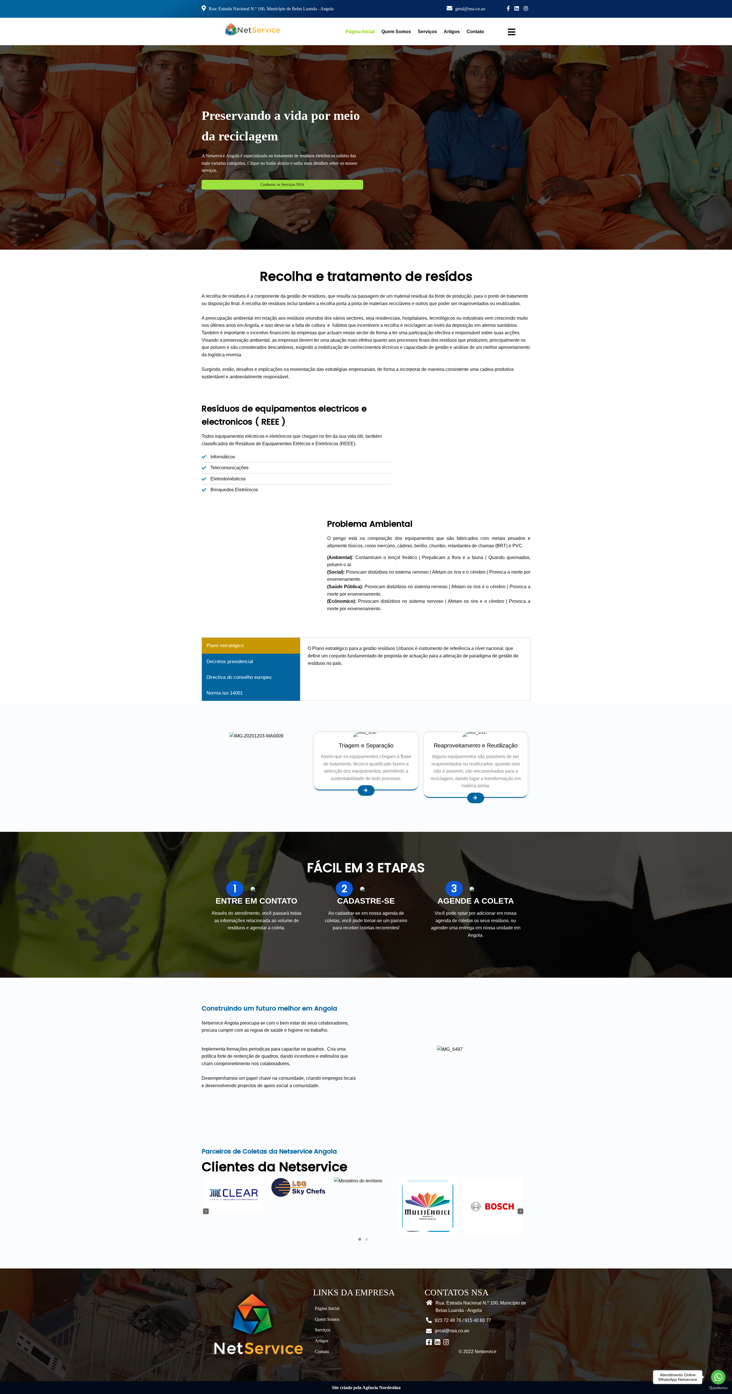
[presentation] (206, 1211)
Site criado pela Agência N (357, 1387)
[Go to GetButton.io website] (718, 1388)
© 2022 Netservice (477, 1351)
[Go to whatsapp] (718, 1377)
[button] (359, 1239)
